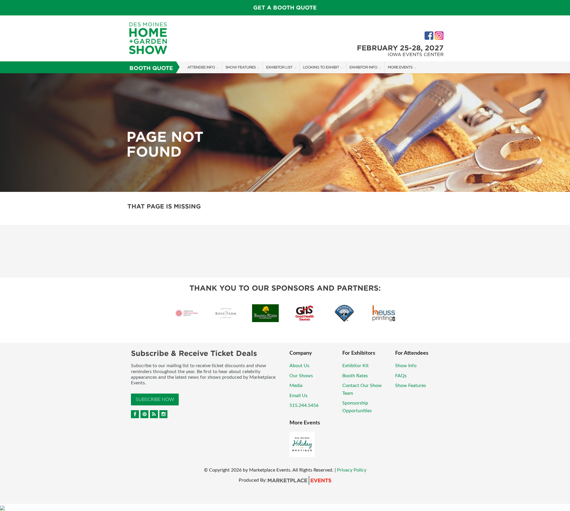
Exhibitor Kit (355, 365)
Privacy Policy (351, 470)
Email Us (298, 395)
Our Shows (301, 375)
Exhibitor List (279, 67)
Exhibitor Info (363, 67)
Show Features (240, 67)
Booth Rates (355, 375)
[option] (285, 132)
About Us (299, 365)
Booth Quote (151, 68)
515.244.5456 (304, 405)
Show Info (406, 365)
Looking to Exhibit (321, 67)
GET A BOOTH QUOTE (285, 7)
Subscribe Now (155, 399)
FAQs (401, 375)
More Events (400, 67)
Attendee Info (201, 67)
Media (296, 385)
